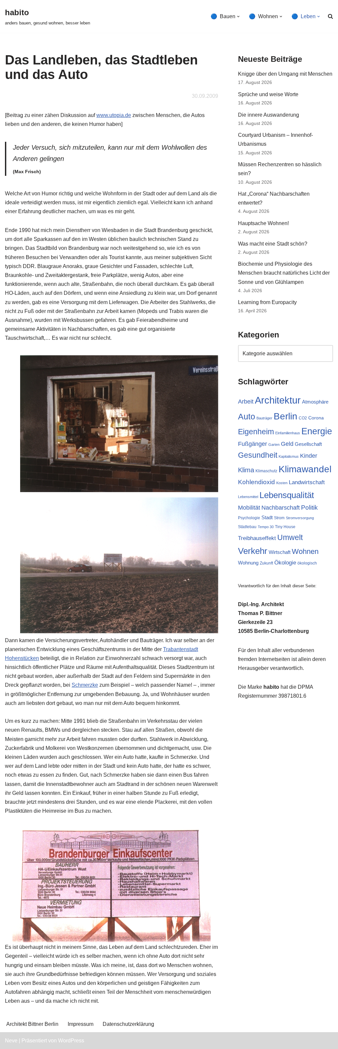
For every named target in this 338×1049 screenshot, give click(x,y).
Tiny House (285, 526)
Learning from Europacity (267, 302)
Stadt (267, 517)
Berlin (285, 416)
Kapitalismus (289, 456)
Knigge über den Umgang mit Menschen (285, 74)
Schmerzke (85, 685)
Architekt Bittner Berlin (32, 1024)
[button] (238, 16)
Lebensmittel (248, 497)
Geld (287, 444)
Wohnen (305, 551)
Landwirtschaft (307, 482)
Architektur (278, 400)
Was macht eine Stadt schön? (272, 244)
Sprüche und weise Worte (268, 94)
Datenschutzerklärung (128, 1024)
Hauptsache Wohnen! (263, 223)
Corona (316, 417)
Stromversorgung (300, 518)
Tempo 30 (266, 527)
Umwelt (290, 537)
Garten (274, 445)
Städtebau (247, 526)
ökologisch (307, 563)
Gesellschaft (308, 444)
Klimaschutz (266, 471)
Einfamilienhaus (287, 433)
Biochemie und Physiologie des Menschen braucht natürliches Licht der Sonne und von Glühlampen (284, 273)
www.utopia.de (113, 115)
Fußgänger (252, 444)
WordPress (71, 1040)
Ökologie (285, 563)
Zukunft (266, 563)
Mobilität (249, 507)
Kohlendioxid (256, 482)
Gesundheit (257, 455)
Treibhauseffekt (257, 538)
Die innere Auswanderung (268, 115)
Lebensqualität (286, 495)
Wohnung (248, 562)
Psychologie (249, 518)
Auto (246, 416)
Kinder (308, 455)
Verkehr (252, 551)
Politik (309, 507)
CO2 (303, 418)
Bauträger (264, 418)
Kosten (281, 483)
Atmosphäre (315, 402)
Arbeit (246, 401)
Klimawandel (305, 469)
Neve (11, 1040)
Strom (279, 518)
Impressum (80, 1024)
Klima (246, 470)
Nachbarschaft (280, 507)
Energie (316, 431)
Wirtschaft (279, 552)
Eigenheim (256, 431)
